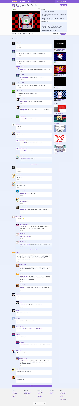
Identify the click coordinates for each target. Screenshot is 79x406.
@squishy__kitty (24, 276)
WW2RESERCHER (23, 140)
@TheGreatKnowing (48, 25)
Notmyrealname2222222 (60, 62)
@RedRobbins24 (24, 101)
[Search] (32, 1)
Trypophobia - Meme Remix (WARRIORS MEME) (61, 87)
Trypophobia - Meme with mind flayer (61, 99)
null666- (17, 294)
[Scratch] (14, 1)
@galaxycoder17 (24, 360)
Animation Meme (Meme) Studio (59, 143)
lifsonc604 (17, 50)
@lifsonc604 (23, 69)
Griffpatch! (56, 133)
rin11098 (17, 167)
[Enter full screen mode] (39, 9)
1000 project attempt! (58, 113)
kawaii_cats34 (18, 183)
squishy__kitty (22, 264)
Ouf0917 (17, 252)
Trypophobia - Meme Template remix (61, 62)
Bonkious (17, 124)
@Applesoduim (23, 109)
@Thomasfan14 (23, 201)
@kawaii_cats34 (23, 193)
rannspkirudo (18, 42)
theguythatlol (18, 175)
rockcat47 (17, 132)
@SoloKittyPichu (24, 226)
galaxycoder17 (18, 350)
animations (56, 153)
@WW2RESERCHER (25, 158)
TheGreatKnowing (20, 6)
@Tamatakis (23, 344)
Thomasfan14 (22, 191)
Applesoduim (22, 98)
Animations (56, 123)
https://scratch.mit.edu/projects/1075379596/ (32, 328)
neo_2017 (17, 318)
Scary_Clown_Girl (19, 326)
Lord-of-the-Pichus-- (23, 224)
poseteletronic (58, 100)
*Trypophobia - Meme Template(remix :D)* (61, 74)
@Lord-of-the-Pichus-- (25, 236)
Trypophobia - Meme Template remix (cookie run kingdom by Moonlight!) (61, 49)
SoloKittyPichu (18, 216)
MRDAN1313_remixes (20, 369)
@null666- (22, 304)
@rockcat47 (23, 142)
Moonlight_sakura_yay (60, 50)
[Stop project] (15, 9)
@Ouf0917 (22, 267)
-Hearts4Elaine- (18, 377)
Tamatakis (17, 334)
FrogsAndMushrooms (60, 88)
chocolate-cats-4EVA (20, 82)
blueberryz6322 (59, 75)
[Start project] (13, 9)
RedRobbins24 (18, 90)
